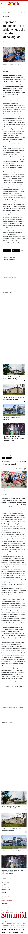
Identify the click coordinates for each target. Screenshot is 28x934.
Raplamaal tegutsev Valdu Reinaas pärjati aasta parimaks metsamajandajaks (13, 438)
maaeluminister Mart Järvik (9, 257)
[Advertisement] (14, 316)
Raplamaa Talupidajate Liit (9, 259)
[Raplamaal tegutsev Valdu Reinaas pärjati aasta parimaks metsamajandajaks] (14, 429)
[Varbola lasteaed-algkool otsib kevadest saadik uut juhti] (14, 369)
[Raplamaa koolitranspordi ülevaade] (14, 410)
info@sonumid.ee (5, 889)
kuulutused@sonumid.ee (7, 911)
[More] (22, 250)
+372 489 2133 (5, 887)
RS (3, 12)
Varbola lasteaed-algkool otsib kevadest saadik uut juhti (13, 378)
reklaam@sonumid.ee (6, 900)
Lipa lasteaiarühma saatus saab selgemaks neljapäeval (13, 398)
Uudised (6, 16)
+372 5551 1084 (5, 898)
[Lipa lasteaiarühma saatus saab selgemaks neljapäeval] (14, 389)
